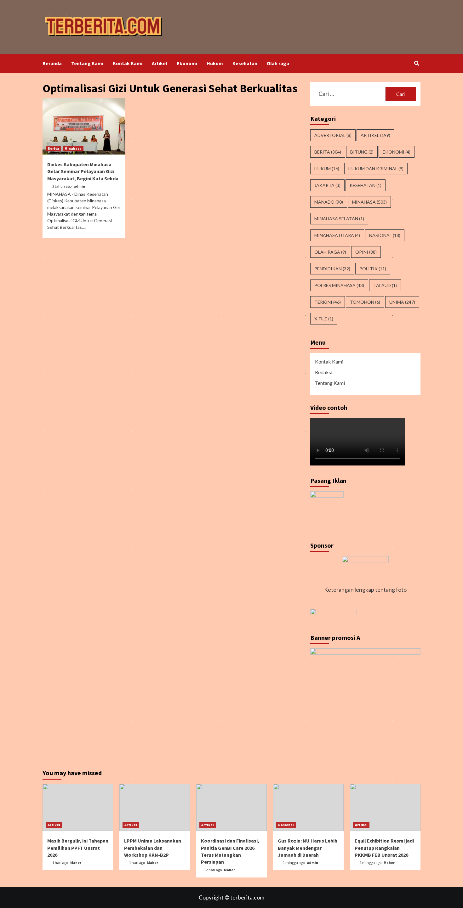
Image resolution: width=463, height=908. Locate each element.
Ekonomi (187, 63)
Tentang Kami (87, 63)
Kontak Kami (127, 63)
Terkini (327, 302)
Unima (402, 302)
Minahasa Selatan (339, 218)
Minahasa (73, 148)
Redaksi (323, 372)
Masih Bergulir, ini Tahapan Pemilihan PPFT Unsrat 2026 (77, 848)
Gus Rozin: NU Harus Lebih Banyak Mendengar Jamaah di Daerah (307, 848)
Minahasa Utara (337, 235)
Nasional (384, 235)
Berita (53, 148)
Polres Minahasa (339, 285)
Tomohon (365, 302)
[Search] (416, 63)
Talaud (385, 285)
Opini (366, 252)
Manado (328, 202)
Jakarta (327, 185)
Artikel (159, 63)
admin (79, 186)
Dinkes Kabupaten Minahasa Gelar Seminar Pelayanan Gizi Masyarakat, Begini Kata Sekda (82, 171)
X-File (323, 318)
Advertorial (333, 135)
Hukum (215, 63)
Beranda (52, 63)
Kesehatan (244, 63)
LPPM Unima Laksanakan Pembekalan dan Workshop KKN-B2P (152, 848)
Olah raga (278, 63)
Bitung (362, 152)
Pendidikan (332, 268)
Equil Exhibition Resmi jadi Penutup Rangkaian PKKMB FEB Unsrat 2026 (384, 848)
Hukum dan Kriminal (375, 168)
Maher (75, 862)
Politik (372, 268)
